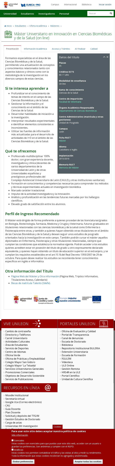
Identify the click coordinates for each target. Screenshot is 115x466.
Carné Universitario (16, 338)
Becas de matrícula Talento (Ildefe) (30, 283)
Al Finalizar (80, 48)
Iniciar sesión (105, 4)
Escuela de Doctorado (74, 341)
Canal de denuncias (72, 338)
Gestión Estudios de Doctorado (22, 419)
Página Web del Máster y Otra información (35, 276)
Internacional (70, 4)
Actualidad (79, 19)
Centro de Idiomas (15, 351)
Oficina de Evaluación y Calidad (79, 331)
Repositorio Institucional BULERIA (81, 348)
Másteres (54, 25)
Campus (55, 4)
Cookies (57, 426)
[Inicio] (11, 5)
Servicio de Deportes (17, 348)
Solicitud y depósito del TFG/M (22, 415)
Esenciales (19, 440)
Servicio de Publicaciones (19, 379)
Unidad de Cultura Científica (77, 379)
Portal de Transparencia (75, 334)
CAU (7, 405)
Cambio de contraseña (18, 331)
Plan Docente (12, 412)
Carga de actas (13, 422)
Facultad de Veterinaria (70, 101)
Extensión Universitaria (75, 351)
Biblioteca (86, 4)
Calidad (93, 48)
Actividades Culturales (17, 341)
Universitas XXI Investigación (21, 426)
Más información (20, 435)
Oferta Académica (38, 25)
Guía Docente (13, 409)
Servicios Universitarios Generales (24, 368)
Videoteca (67, 362)
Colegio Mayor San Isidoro (20, 362)
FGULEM (66, 358)
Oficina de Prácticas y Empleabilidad (25, 358)
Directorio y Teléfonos (18, 334)
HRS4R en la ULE (71, 372)
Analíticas (18, 449)
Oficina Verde (12, 355)
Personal (64, 13)
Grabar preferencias (23, 461)
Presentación (12, 48)
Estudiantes (27, 13)
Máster (62, 140)
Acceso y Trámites (61, 48)
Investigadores (46, 13)
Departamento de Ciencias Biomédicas (78, 110)
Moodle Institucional (16, 395)
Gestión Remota (71, 368)
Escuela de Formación (74, 355)
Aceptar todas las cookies (88, 461)
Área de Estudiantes (16, 345)
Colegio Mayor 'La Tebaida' (20, 365)
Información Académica (35, 48)
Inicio (9, 25)
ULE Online (68, 365)
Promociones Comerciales (19, 372)
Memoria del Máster (69, 167)
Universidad (10, 13)
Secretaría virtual (15, 398)
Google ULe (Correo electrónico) (23, 402)
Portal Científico (71, 375)
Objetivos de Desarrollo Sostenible (24, 375)
